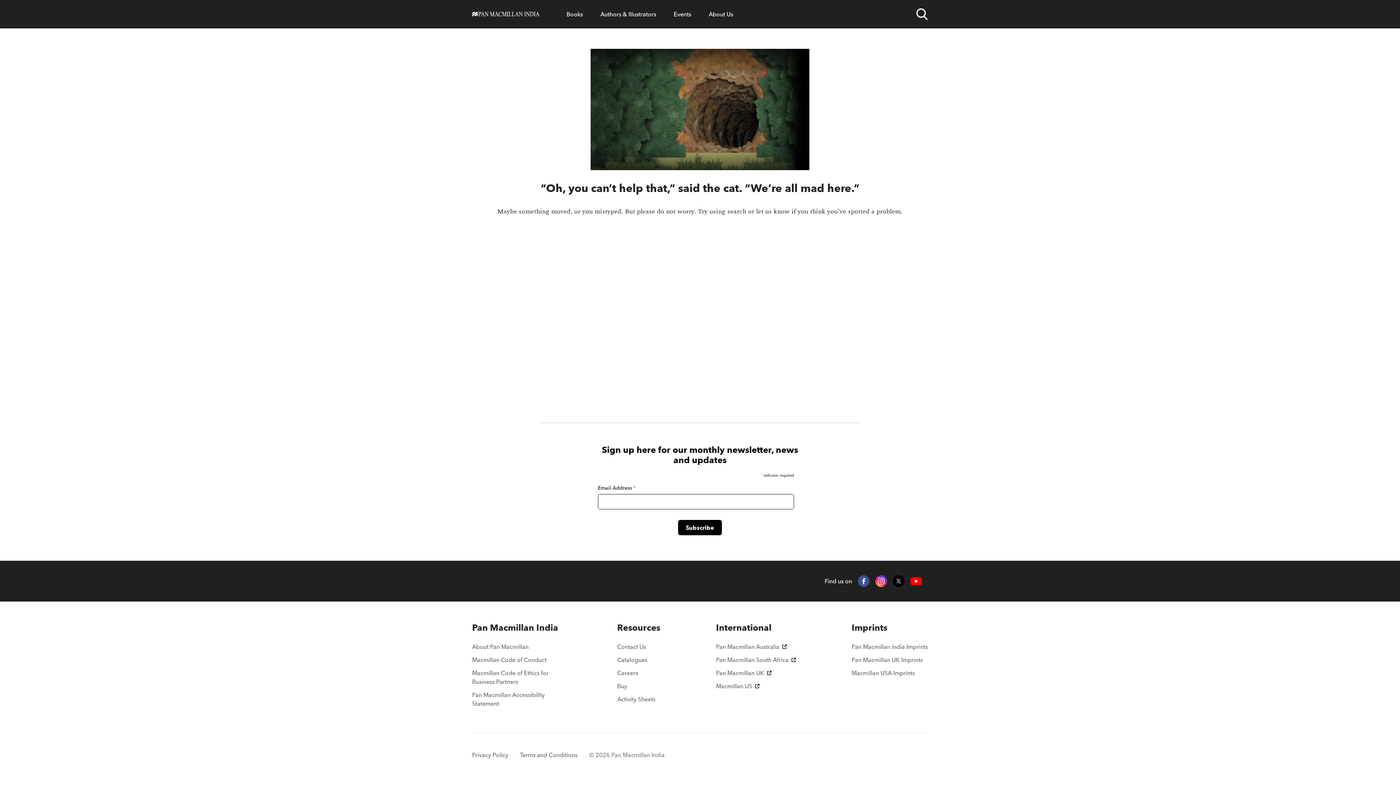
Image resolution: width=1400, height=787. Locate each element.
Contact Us (631, 646)
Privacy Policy (490, 755)
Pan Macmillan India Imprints (890, 646)
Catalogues (632, 659)
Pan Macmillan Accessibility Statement (508, 699)
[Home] (506, 14)
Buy (622, 686)
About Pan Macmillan (500, 646)
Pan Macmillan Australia (747, 646)
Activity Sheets (636, 699)
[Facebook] (864, 581)
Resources (638, 627)
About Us (721, 14)
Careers (627, 673)
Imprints (869, 627)
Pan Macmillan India (515, 627)
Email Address (616, 488)
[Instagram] (881, 581)
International (743, 627)
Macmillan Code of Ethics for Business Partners (510, 677)
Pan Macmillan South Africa (752, 659)
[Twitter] (899, 581)
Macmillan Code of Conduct (509, 659)
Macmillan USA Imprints (883, 673)
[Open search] (922, 14)
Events (682, 14)
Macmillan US (734, 686)
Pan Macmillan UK (740, 673)
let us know (773, 211)
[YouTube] (916, 581)
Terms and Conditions (549, 755)
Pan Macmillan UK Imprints (887, 659)
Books (575, 14)
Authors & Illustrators (628, 14)
